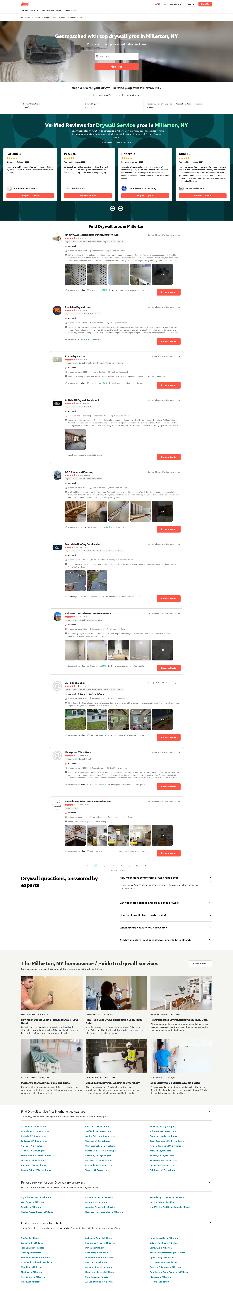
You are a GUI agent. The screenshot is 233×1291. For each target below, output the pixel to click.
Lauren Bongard (94, 1078)
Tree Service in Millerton (32, 1247)
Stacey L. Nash (28, 1078)
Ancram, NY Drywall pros (33, 1165)
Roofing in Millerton (30, 1238)
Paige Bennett (157, 1078)
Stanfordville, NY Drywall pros (36, 1155)
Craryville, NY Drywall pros (98, 1165)
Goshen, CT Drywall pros (162, 1165)
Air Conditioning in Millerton (99, 1281)
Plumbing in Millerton (31, 1267)
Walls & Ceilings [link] (42, 17)
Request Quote (168, 292)
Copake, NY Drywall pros (33, 1150)
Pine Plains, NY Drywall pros (35, 1131)
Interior (25, 10)
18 (137, 866)
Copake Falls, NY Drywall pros (36, 1170)
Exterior (34, 10)
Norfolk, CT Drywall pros (162, 1155)
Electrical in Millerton (31, 1272)
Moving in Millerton (94, 1247)
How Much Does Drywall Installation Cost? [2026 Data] (114, 1021)
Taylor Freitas (93, 1015)
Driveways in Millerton (161, 1247)
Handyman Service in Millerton (100, 1272)
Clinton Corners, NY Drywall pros (101, 1150)
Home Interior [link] (27, 17)
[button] (75, 274)
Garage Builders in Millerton (163, 1262)
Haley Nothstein (158, 1015)
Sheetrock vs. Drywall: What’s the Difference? (113, 1082)
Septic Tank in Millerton (32, 1243)
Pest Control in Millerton (33, 1276)
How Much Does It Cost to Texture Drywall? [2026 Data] (50, 1021)
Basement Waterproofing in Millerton (167, 1252)
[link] (9, 188)
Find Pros (116, 66)
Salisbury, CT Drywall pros (34, 1141)
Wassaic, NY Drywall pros (97, 1141)
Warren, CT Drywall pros (97, 1170)
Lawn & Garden (47, 10)
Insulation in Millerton (96, 1262)
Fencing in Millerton (30, 1281)
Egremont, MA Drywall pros (163, 1136)
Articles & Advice (70, 10)
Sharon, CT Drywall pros (33, 1160)
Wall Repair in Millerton (32, 1202)
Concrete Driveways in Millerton (165, 1267)
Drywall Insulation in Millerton (36, 1197)
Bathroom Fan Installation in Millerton (104, 1212)
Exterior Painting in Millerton (164, 1243)
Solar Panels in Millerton (97, 1276)
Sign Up (205, 4)
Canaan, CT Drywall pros (97, 1126)
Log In (191, 4)
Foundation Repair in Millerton (100, 1243)
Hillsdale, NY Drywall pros (163, 1126)
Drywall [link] (62, 17)
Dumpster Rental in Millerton (99, 1257)
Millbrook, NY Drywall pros (163, 1131)
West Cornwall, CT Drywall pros (100, 1145)
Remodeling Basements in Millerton (167, 1197)
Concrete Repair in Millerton (98, 1267)
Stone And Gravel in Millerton (35, 1257)
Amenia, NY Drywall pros (33, 1145)
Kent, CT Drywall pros (160, 1150)
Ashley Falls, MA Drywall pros (100, 1136)
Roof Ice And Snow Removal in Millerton (169, 1272)
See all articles (200, 963)
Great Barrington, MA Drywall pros (167, 1141)
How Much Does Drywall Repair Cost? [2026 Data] (179, 1019)
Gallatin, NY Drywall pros (33, 1136)
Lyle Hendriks (28, 1015)
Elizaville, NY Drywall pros (98, 1155)
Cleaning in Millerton (31, 1252)
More (58, 10)
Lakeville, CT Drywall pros (34, 1126)
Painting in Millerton (31, 1207)
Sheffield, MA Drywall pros (98, 1131)
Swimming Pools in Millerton (99, 1238)
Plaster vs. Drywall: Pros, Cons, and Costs (45, 1082)
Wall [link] (54, 17)
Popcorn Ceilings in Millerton (99, 1197)
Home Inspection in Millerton (164, 1238)
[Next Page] (145, 865)
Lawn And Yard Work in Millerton (37, 1262)
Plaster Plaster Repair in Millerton (37, 1212)
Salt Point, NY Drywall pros (163, 1170)
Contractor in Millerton (96, 1202)
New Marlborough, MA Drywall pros (167, 1145)
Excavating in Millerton (96, 1252)
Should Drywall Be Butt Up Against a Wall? (175, 1082)
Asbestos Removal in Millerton (100, 1207)
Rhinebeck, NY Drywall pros (163, 1160)
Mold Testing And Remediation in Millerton (170, 1207)
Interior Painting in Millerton (163, 1202)
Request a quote (30, 195)
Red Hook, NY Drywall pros (98, 1160)
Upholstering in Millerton (162, 1257)
